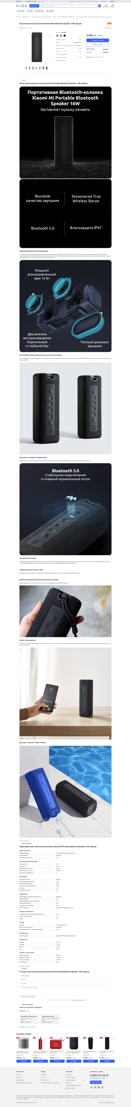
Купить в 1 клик (97, 44)
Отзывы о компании (71, 1077)
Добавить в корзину (97, 40)
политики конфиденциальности (79, 1000)
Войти (113, 1)
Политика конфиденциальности (73, 1085)
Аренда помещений (70, 1080)
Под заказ (40, 1061)
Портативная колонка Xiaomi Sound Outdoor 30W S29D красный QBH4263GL (40, 1052)
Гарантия (78, 1)
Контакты (90, 1)
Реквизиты (68, 1082)
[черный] (64, 36)
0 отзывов (29, 28)
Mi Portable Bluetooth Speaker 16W (65, 853)
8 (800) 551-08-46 (31, 1)
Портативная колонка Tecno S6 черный (90, 1052)
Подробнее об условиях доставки (27, 1027)
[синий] (61, 35)
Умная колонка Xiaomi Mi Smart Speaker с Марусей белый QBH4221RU (22, 1052)
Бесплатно (105, 49)
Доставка (72, 1)
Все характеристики (61, 60)
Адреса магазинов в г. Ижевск (97, 1078)
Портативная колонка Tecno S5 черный (107, 1052)
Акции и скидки (20, 1080)
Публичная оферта (70, 1088)
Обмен (96, 1)
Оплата (85, 1)
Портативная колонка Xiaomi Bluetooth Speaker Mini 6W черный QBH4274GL (73, 1052)
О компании (103, 1)
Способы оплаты (45, 1080)
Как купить (44, 1074)
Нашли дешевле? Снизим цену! (24, 1082)
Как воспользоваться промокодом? (50, 1082)
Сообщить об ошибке (24, 966)
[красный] (57, 35)
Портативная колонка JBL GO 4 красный (56, 1052)
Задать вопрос (96, 1082)
